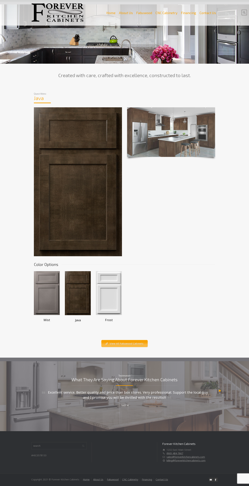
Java (78, 320)
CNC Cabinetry (166, 13)
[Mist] (47, 292)
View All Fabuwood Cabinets (126, 343)
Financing (188, 13)
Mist (47, 320)
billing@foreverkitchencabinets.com (186, 460)
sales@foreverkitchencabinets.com (186, 456)
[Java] (78, 292)
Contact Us (208, 13)
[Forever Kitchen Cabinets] (58, 12)
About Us (126, 13)
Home (111, 13)
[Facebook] (216, 480)
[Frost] (109, 292)
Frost (109, 320)
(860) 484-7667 (175, 453)
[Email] (211, 480)
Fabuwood (144, 13)
